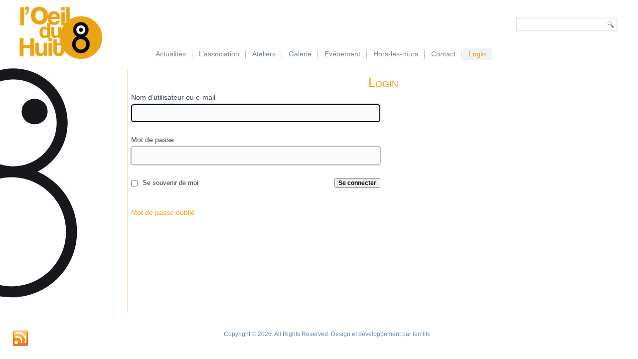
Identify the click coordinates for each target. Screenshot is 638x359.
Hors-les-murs (395, 54)
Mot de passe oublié (163, 212)
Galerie (300, 54)
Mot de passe (152, 140)
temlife (422, 334)
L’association (219, 54)
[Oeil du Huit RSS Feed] (20, 339)
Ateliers (264, 54)
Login (477, 54)
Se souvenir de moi (170, 183)
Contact (443, 54)
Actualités (171, 54)
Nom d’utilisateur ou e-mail (173, 97)
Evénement (342, 54)
